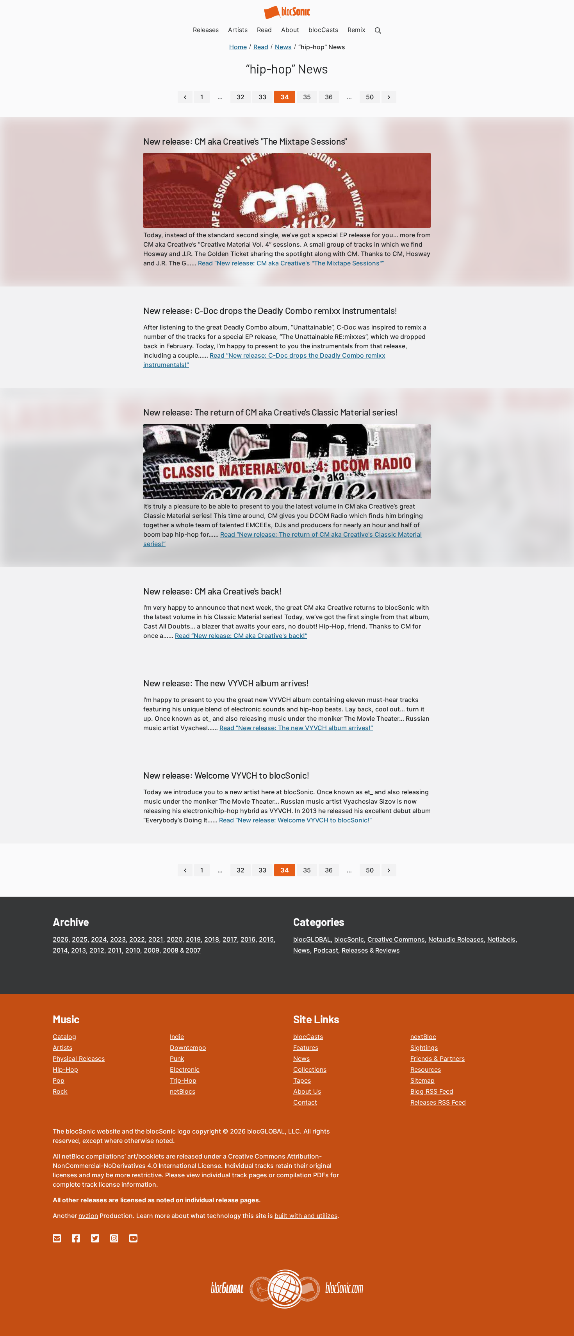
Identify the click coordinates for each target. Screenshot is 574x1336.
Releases (355, 950)
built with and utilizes (306, 1216)
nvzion (88, 1216)
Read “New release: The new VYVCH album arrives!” (296, 728)
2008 (170, 950)
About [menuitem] (290, 30)
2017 (230, 939)
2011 (115, 950)
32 (240, 97)
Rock (60, 1091)
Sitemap (422, 1080)
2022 (137, 939)
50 (370, 97)
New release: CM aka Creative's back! (212, 591)
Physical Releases (79, 1058)
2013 (78, 950)
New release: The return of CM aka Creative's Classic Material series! (270, 412)
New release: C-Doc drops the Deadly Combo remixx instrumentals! (270, 310)
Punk (177, 1058)
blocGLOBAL (312, 939)
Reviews (387, 950)
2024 (99, 939)
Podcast (326, 950)
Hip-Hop (65, 1069)
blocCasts (308, 1037)
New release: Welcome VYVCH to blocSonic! (226, 775)
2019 (193, 939)
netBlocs (182, 1091)
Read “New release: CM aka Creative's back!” (241, 635)
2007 (193, 950)
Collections (309, 1069)
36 (329, 97)
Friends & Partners (437, 1058)
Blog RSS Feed (431, 1091)
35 (307, 97)
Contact (305, 1102)
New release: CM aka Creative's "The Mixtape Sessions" (245, 141)
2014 (60, 950)
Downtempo (188, 1047)
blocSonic (349, 939)
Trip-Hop (183, 1080)
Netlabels (501, 939)
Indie (177, 1037)
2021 (155, 939)
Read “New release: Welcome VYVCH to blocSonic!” (295, 820)
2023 (118, 939)
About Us (307, 1091)
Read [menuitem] (264, 30)
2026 (60, 939)
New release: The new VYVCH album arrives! (226, 682)
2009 (151, 950)
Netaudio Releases (456, 939)
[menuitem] (378, 30)
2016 (248, 939)
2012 (96, 950)
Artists (62, 1047)
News (301, 950)
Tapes (302, 1080)
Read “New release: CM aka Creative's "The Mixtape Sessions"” (291, 263)
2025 (79, 939)
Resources (425, 1069)
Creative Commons (396, 939)
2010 (132, 950)
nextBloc (423, 1037)
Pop (58, 1080)
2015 (266, 939)
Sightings (424, 1047)
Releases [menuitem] (206, 30)
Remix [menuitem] (356, 30)
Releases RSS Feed (438, 1102)
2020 (174, 939)
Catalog (64, 1037)
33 (262, 97)
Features (305, 1047)
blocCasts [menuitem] (323, 30)
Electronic (185, 1069)
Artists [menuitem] (238, 30)
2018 (211, 939)
